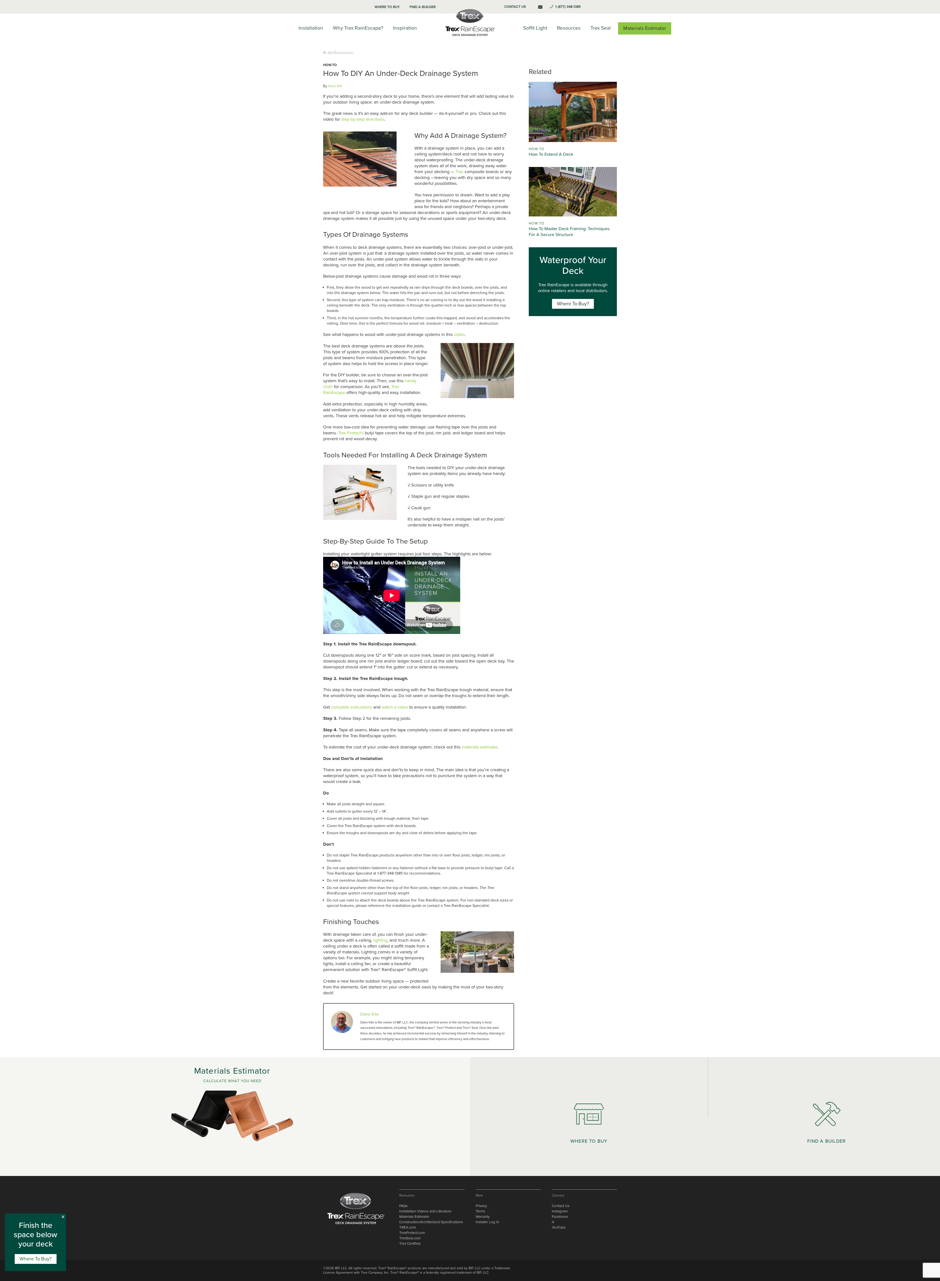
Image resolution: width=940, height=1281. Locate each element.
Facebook (560, 1216)
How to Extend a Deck (551, 154)
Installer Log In (487, 1222)
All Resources (340, 52)
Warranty (483, 1216)
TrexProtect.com (412, 1233)
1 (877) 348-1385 (568, 7)
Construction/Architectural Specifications (431, 1222)
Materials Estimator (414, 1216)
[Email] (540, 6)
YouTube (558, 1227)
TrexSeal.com (410, 1238)
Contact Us (560, 1206)
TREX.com (407, 1227)
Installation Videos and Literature (425, 1211)
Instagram (560, 1211)
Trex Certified (410, 1243)
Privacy (481, 1206)
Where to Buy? (573, 304)
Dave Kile (335, 86)
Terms (480, 1211)
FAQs (403, 1206)
